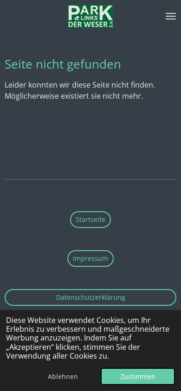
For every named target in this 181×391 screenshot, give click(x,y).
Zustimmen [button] (137, 376)
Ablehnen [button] (63, 376)
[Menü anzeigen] (171, 16)
